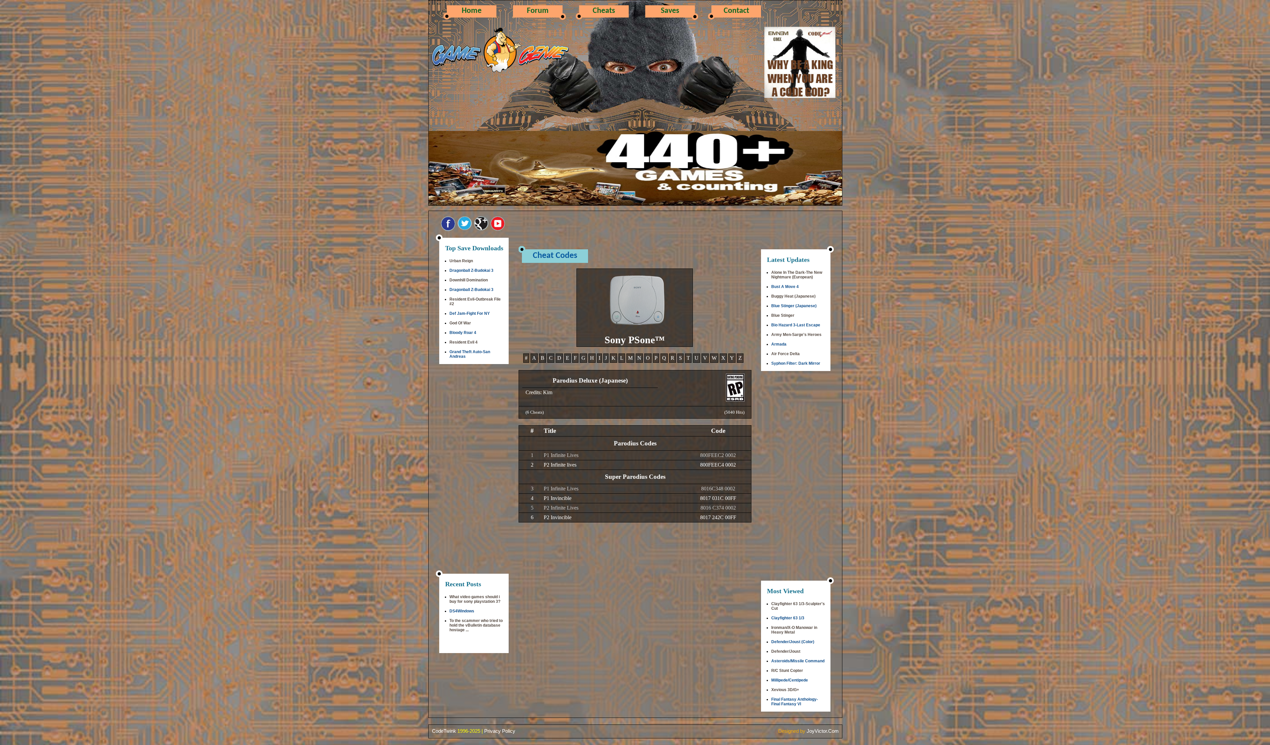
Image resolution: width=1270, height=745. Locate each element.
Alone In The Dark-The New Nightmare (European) (796, 274)
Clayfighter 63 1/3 (787, 618)
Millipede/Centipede (789, 680)
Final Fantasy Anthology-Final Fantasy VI (794, 701)
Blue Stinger (782, 315)
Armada (778, 344)
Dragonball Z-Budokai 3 (471, 270)
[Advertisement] (473, 469)
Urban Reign (461, 261)
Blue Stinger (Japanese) (794, 306)
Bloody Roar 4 (462, 332)
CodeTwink (444, 731)
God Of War (460, 323)
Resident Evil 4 (463, 342)
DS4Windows (461, 611)
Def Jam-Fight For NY (469, 313)
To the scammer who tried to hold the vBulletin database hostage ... (476, 625)
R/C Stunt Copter (787, 670)
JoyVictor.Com (823, 731)
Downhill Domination (468, 280)
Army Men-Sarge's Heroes (796, 334)
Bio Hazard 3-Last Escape (795, 325)
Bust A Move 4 (785, 286)
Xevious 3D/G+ (785, 689)
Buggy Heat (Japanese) (793, 296)
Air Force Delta (785, 354)
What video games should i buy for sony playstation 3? (474, 599)
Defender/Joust (785, 651)
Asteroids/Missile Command (798, 661)
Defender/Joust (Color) (792, 642)
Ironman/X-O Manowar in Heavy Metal (794, 630)
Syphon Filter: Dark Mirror (795, 363)
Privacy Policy (499, 731)
